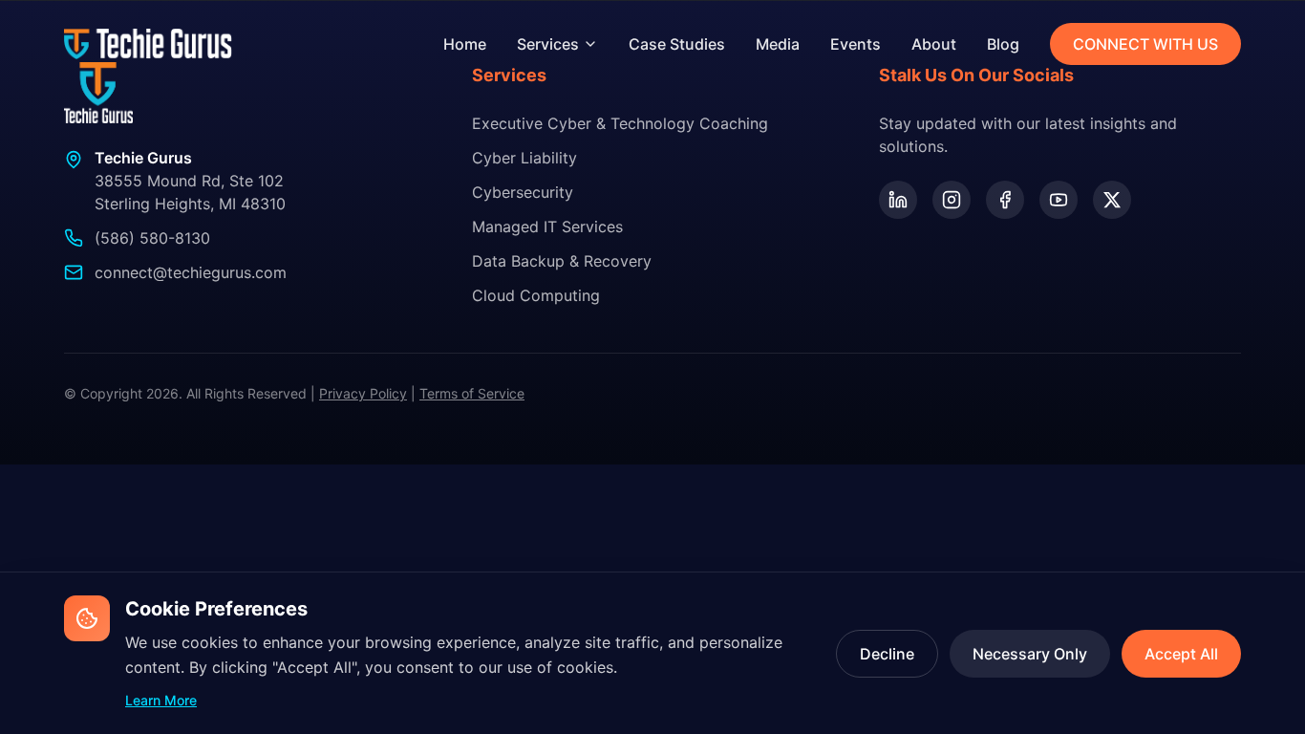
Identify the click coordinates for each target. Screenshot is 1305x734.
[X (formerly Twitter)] (1112, 200)
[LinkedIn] (898, 200)
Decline (887, 653)
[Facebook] (1005, 200)
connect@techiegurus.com (191, 272)
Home (464, 44)
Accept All (1181, 653)
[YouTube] (1058, 200)
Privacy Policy (363, 393)
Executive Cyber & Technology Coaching (620, 123)
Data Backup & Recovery (562, 260)
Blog (1003, 44)
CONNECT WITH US (1145, 44)
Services (548, 44)
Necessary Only (1030, 653)
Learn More (161, 700)
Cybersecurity (522, 192)
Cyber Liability (524, 157)
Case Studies (677, 44)
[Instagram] (951, 200)
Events (855, 44)
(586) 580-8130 (152, 238)
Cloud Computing (536, 295)
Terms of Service (471, 393)
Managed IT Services (547, 226)
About (933, 44)
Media (778, 44)
